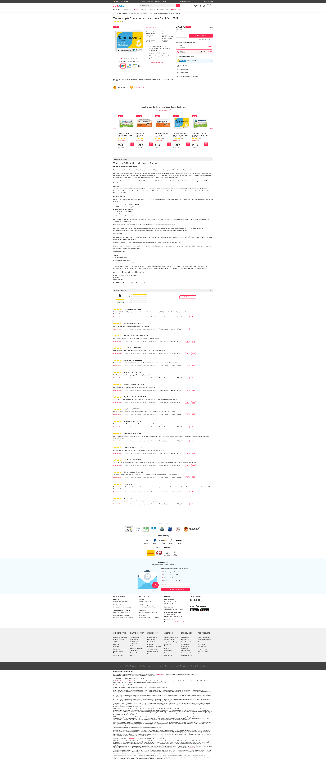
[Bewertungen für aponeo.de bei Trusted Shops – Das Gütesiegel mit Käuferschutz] (129, 529)
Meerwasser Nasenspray (185, 647)
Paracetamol (117, 649)
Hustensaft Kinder (186, 655)
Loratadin (167, 653)
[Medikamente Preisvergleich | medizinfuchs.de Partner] (178, 529)
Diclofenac (116, 644)
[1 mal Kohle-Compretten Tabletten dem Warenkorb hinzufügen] (151, 144)
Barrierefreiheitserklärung (198, 666)
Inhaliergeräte (185, 651)
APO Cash (143, 10)
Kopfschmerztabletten (120, 637)
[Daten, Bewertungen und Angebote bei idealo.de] (170, 529)
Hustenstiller (185, 637)
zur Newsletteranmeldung (175, 589)
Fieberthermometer (204, 637)
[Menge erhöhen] (186, 36)
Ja (187, 317)
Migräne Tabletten (118, 639)
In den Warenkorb (200, 36)
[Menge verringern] (178, 36)
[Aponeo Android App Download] (204, 610)
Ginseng (149, 654)
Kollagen (150, 644)
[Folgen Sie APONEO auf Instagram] (199, 600)
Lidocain (132, 655)
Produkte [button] (116, 10)
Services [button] (152, 10)
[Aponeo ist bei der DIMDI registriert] (146, 529)
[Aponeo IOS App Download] (194, 610)
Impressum (159, 666)
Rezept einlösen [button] (162, 10)
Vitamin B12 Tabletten (154, 647)
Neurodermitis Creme (204, 639)
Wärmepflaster (134, 637)
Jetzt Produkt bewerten (187, 297)
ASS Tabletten (117, 642)
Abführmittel (134, 651)
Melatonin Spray (152, 642)
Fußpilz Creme (202, 647)
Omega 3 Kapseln (152, 649)
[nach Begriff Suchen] (178, 5)
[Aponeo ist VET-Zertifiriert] (154, 529)
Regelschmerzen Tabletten (118, 652)
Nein (193, 317)
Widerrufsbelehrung (131, 666)
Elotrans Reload (152, 637)
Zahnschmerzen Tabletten (118, 656)
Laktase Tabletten (152, 651)
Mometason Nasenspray (167, 645)
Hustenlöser (185, 639)
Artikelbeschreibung (120, 159)
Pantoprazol (202, 644)
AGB (121, 666)
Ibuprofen (116, 647)
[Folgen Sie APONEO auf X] (195, 600)
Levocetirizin (168, 651)
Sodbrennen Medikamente (134, 640)
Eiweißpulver (151, 639)
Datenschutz (169, 666)
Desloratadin (168, 655)
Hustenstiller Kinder (187, 653)
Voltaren (132, 646)
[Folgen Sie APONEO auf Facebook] (191, 600)
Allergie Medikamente (171, 637)
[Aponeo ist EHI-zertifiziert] (137, 529)
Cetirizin (166, 648)
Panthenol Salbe (203, 651)
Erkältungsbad (185, 644)
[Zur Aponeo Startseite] (118, 5)
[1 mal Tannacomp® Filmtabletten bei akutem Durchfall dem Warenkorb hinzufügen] (188, 144)
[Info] (211, 61)
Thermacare (133, 643)
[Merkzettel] (208, 5)
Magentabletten (135, 653)
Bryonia (200, 654)
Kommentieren (117, 317)
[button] (135, 10)
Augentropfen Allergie (171, 642)
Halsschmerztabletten (188, 642)
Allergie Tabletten (169, 639)
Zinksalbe (201, 642)
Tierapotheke (126, 10)
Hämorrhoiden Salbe (136, 648)
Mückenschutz (202, 649)
